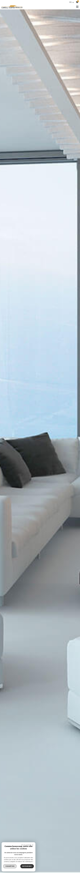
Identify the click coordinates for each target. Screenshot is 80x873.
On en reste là (26, 845)
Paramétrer (10, 866)
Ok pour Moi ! (27, 866)
